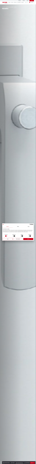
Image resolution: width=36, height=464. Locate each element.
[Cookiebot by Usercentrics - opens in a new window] (30, 224)
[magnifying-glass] (28, 2)
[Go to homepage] (5, 2)
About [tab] (28, 226)
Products (9, 2)
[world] (26, 2)
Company (22, 2)
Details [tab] (18, 226)
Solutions (12, 2)
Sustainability (19, 2)
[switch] (14, 236)
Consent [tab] (7, 226)
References (15, 2)
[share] (33, 8)
